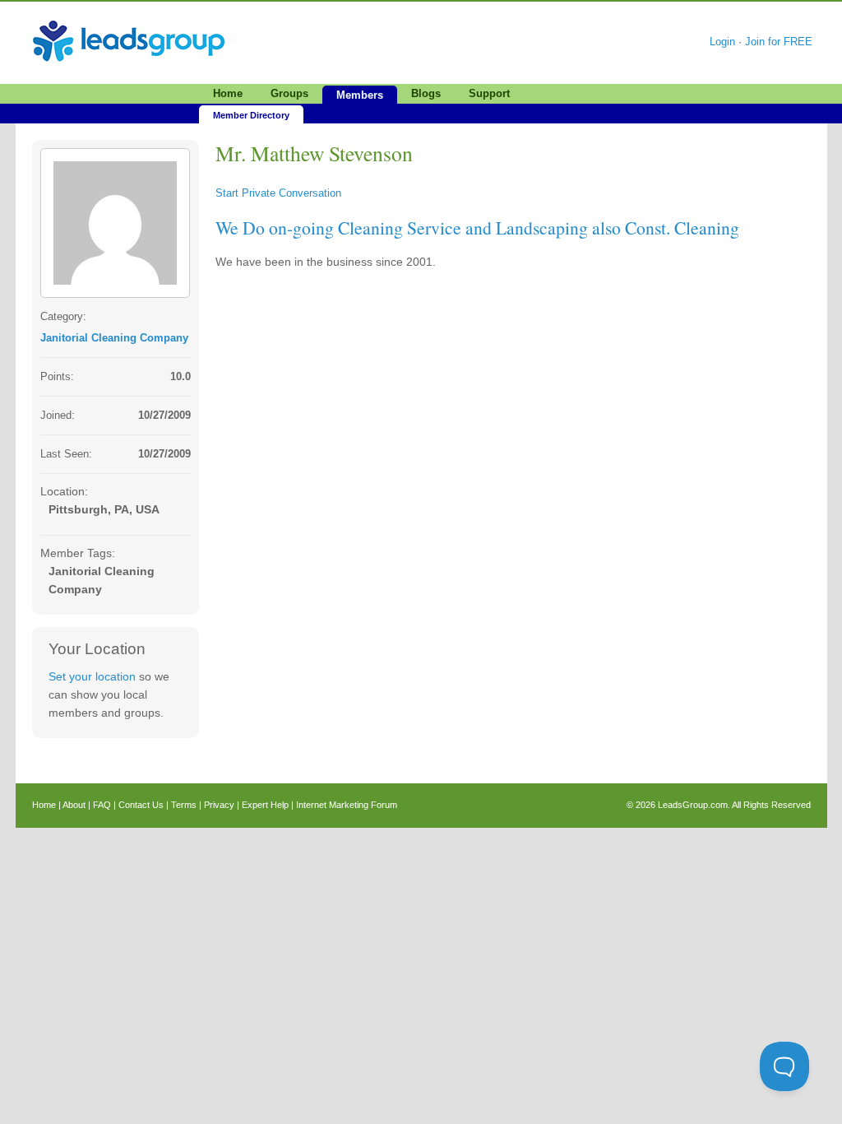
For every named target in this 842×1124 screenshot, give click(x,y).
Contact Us (141, 805)
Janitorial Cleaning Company (114, 338)
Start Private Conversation (278, 193)
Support (489, 93)
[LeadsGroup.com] (128, 20)
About (74, 805)
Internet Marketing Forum (346, 805)
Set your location (92, 676)
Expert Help (265, 805)
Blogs (426, 93)
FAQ (102, 805)
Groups (289, 93)
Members (359, 95)
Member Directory (251, 115)
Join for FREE (778, 41)
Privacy (219, 805)
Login (722, 41)
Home (228, 93)
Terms (184, 805)
